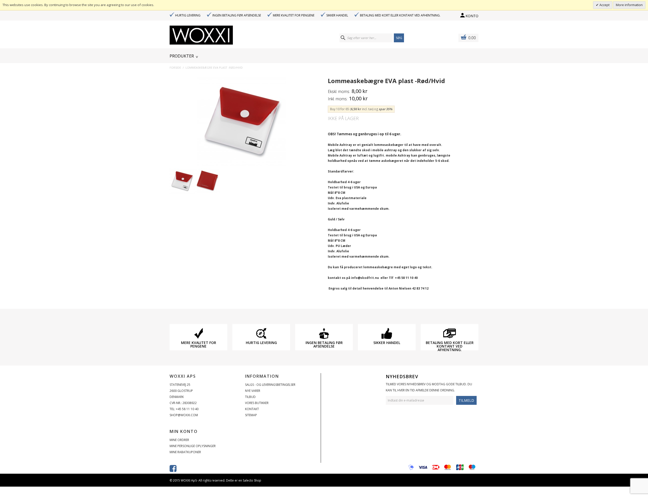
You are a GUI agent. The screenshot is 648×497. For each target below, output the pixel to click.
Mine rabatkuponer (185, 452)
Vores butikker (257, 403)
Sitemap (251, 415)
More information (629, 5)
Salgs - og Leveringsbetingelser (270, 385)
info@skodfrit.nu (365, 278)
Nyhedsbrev (402, 376)
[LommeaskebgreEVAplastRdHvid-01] (182, 181)
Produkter (182, 56)
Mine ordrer (179, 440)
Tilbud (250, 397)
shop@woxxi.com (184, 415)
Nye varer (252, 391)
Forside (175, 67)
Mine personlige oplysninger (193, 446)
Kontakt (252, 409)
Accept (604, 5)
